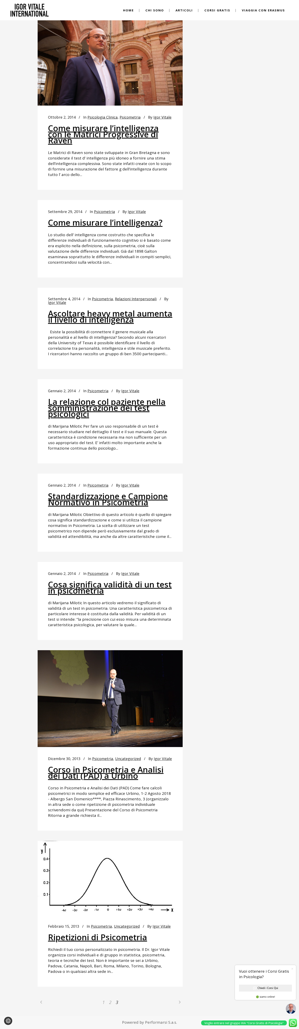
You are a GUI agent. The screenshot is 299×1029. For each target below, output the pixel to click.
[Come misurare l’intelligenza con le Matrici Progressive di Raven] (110, 57)
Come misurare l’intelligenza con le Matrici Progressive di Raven (103, 134)
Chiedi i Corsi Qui (268, 988)
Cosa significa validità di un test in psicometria (110, 587)
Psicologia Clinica (102, 117)
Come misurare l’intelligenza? (105, 222)
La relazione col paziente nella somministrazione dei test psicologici (107, 407)
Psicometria (130, 117)
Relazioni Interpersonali (136, 298)
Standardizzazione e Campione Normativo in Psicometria (108, 499)
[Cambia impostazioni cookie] (8, 1021)
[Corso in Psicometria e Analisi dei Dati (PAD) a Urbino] (110, 698)
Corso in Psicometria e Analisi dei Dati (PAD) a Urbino (106, 772)
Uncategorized (128, 758)
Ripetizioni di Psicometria (97, 937)
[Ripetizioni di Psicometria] (110, 878)
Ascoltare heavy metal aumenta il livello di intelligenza (110, 316)
